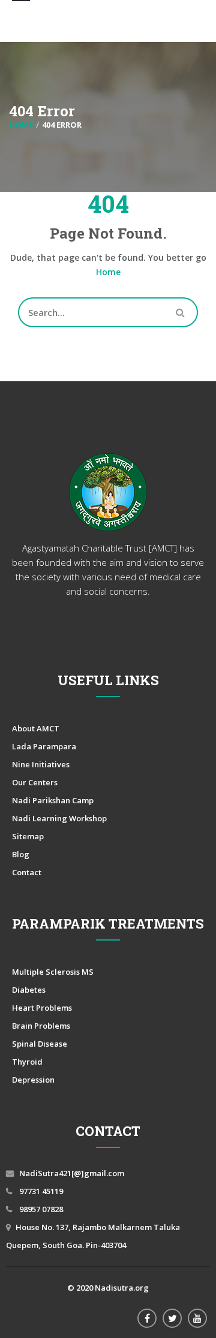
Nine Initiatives (41, 764)
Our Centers (35, 782)
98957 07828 (40, 1209)
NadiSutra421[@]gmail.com (71, 1173)
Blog (20, 854)
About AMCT (35, 728)
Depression (33, 1079)
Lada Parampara (44, 746)
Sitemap (28, 836)
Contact (26, 872)
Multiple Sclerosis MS (53, 971)
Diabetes (29, 989)
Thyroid (27, 1061)
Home (108, 272)
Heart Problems (42, 1007)
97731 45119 (40, 1191)
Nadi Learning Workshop (59, 818)
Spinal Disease (39, 1043)
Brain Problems (41, 1025)
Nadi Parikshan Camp (53, 800)
